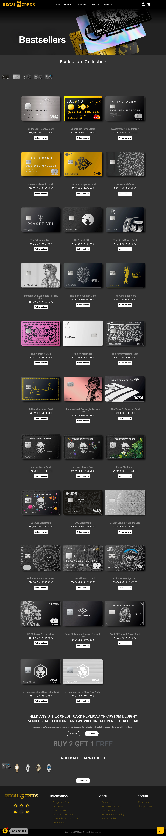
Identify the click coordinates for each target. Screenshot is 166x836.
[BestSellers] (71, 806)
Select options (41, 138)
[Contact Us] (113, 802)
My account (108, 4)
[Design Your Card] (71, 802)
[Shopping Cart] (151, 806)
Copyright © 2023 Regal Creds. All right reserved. (83, 832)
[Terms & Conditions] (113, 806)
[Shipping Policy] (113, 819)
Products (67, 4)
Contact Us (95, 4)
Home (57, 4)
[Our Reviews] (71, 823)
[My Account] (151, 802)
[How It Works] (71, 810)
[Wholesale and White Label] (71, 819)
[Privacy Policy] (113, 810)
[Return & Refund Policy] (113, 815)
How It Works (81, 4)
